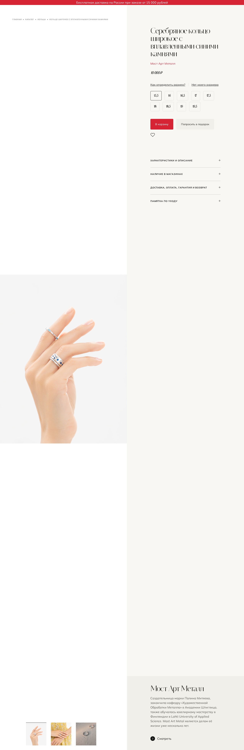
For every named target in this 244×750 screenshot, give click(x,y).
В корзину (162, 124)
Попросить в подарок (195, 124)
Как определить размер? (167, 84)
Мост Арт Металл (163, 63)
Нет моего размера (205, 84)
